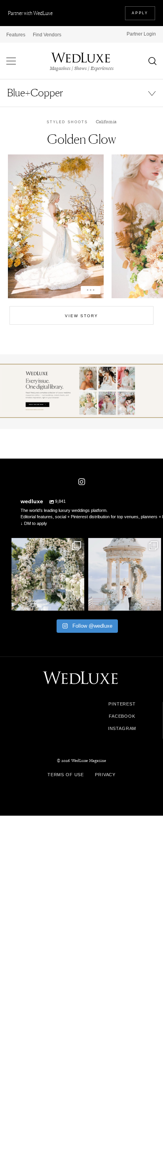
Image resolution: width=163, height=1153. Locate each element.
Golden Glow (81, 139)
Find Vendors (47, 35)
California (106, 121)
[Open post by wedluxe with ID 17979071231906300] (47, 574)
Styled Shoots (67, 122)
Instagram (122, 728)
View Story (81, 316)
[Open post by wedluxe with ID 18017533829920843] (124, 574)
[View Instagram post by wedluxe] (77, 603)
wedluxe (47, 545)
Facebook (122, 716)
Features (15, 35)
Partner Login (141, 34)
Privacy (105, 774)
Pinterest (122, 704)
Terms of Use (65, 774)
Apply (140, 13)
